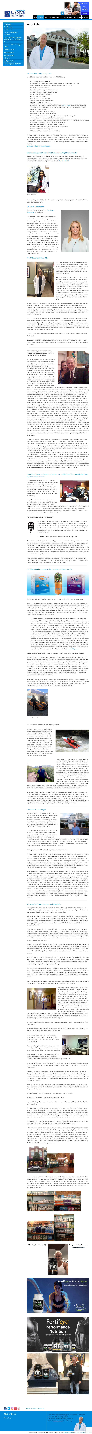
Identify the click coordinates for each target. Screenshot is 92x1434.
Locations (69, 17)
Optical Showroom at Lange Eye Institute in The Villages (12, 38)
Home (35, 17)
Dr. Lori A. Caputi (64, 161)
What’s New (7, 24)
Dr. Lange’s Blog (9, 55)
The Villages (8, 1418)
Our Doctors (8, 42)
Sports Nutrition (9, 52)
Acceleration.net (81, 1432)
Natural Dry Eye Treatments (12, 64)
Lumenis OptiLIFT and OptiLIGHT (10, 33)
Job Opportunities (9, 61)
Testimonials (77, 17)
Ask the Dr (7, 58)
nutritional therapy (61, 1414)
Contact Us (85, 17)
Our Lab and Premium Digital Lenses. (13, 45)
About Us (40, 17)
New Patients (8, 30)
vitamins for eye (58, 1421)
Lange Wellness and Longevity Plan (55, 17)
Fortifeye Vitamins (9, 49)
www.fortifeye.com (73, 649)
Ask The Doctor (66, 105)
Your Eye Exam (8, 27)
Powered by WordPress (70, 1432)
